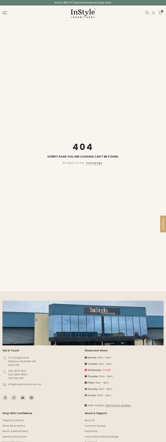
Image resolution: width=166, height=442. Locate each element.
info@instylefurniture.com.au (24, 384)
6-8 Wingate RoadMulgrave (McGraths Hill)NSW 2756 (22, 361)
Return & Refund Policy (15, 431)
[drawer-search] (147, 13)
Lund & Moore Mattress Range (102, 436)
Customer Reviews (95, 425)
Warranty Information (14, 436)
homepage (94, 163)
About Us (90, 420)
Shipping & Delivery (13, 420)
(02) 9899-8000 (17, 374)
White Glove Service (13, 425)
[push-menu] (4, 13)
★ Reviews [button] (163, 224)
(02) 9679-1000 (17, 371)
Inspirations (91, 431)
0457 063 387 (16, 378)
